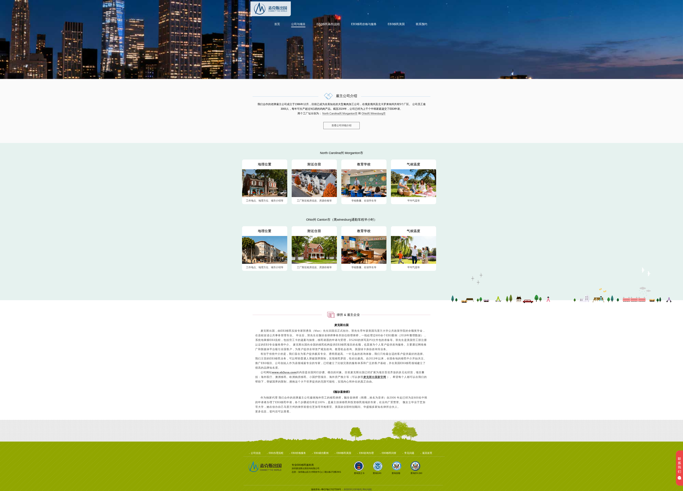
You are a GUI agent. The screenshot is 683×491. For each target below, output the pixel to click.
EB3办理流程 (276, 453)
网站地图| (367, 489)
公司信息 (256, 453)
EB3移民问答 (389, 453)
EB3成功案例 (321, 453)
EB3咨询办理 (366, 453)
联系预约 (421, 24)
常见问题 (409, 453)
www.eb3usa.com (284, 372)
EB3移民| (357, 489)
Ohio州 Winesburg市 (374, 113)
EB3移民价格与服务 (364, 24)
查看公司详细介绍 (341, 125)
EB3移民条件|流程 (328, 24)
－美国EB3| (347, 489)
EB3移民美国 (396, 24)
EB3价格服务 (298, 453)
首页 (277, 24)
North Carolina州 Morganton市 (340, 113)
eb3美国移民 (272, 12)
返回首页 (427, 453)
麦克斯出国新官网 (374, 376)
